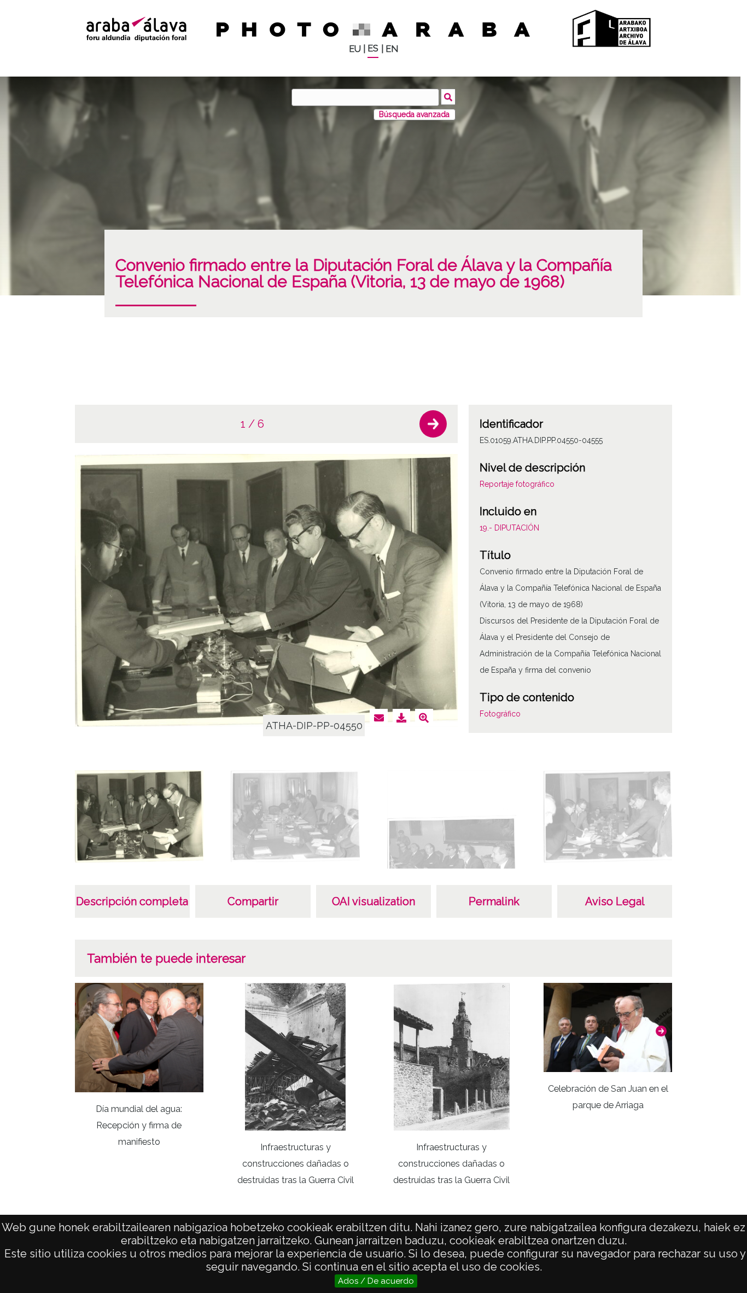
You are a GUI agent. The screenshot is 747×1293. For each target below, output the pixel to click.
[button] (433, 424)
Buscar (448, 97)
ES (372, 48)
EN (392, 49)
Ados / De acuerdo (376, 1281)
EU (355, 49)
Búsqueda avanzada (414, 114)
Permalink (494, 901)
